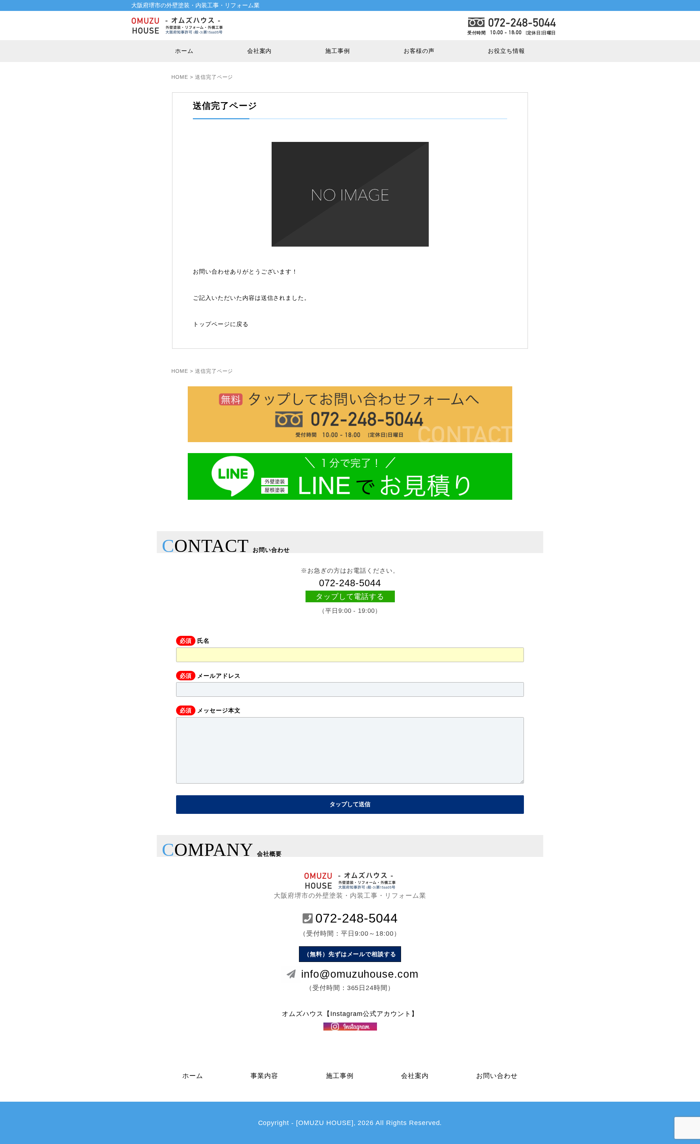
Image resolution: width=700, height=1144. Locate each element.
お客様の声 (419, 51)
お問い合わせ (497, 1075)
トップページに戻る (221, 324)
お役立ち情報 (506, 51)
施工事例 (337, 51)
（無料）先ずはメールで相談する (350, 954)
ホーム (184, 51)
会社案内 (259, 51)
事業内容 (264, 1075)
